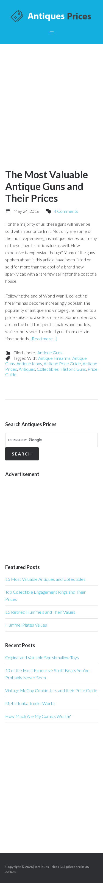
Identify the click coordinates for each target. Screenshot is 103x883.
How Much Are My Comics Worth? (38, 716)
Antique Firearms (54, 358)
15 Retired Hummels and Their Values (40, 612)
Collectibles (48, 369)
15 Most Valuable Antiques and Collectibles (45, 579)
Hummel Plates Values (26, 624)
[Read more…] (43, 338)
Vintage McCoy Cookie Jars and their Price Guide (51, 690)
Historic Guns (73, 369)
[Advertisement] (51, 98)
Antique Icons (29, 363)
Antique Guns (49, 352)
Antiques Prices (51, 16)
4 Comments (66, 211)
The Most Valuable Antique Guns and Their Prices (46, 186)
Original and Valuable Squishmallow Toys (42, 657)
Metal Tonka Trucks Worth (30, 703)
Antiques (27, 369)
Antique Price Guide (62, 363)
